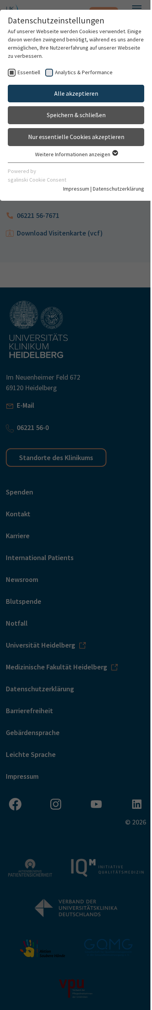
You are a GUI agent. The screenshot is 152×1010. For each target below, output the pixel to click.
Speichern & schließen (76, 115)
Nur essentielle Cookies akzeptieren (76, 137)
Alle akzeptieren (76, 93)
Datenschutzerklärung (118, 188)
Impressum (76, 188)
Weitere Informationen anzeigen (73, 154)
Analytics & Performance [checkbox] (84, 72)
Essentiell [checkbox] (29, 72)
